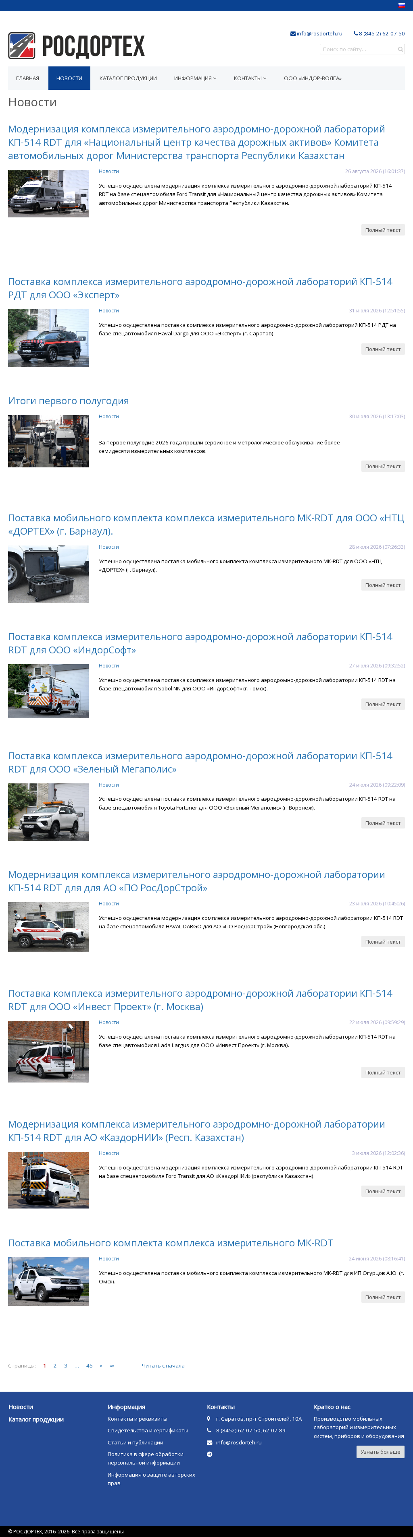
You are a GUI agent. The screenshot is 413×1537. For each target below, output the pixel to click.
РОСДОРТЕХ (76, 45)
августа (360, 171)
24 (352, 784)
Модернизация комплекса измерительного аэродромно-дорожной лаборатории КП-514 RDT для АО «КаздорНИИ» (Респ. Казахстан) (196, 1130)
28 (352, 546)
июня (362, 1258)
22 (352, 1022)
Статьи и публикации (135, 1442)
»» (112, 1365)
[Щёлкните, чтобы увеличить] (48, 215)
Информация (193, 78)
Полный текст (383, 229)
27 (352, 665)
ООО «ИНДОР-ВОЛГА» (313, 78)
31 (352, 310)
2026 (376, 171)
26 (348, 171)
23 (352, 903)
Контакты (248, 78)
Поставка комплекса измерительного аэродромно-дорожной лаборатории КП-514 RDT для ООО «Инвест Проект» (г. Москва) (200, 999)
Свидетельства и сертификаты (148, 1430)
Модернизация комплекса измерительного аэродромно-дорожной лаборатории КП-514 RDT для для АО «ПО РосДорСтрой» (196, 881)
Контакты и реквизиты (137, 1418)
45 (89, 1365)
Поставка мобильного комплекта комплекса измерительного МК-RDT (171, 1242)
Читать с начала (163, 1365)
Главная (27, 78)
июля (362, 310)
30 (352, 416)
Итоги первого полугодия (68, 400)
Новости (109, 171)
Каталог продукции (128, 78)
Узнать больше (380, 1451)
